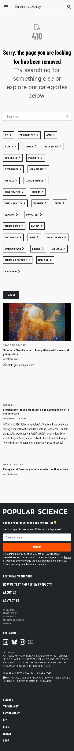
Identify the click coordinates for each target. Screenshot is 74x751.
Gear (6, 726)
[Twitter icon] (14, 642)
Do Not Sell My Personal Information (28, 681)
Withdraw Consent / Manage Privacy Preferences (38, 677)
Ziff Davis (18, 672)
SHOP (6, 740)
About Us (9, 592)
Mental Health (13, 464)
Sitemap (7, 623)
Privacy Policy (10, 613)
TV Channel (8, 609)
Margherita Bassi (14, 418)
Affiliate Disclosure (13, 620)
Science (8, 699)
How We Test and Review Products (27, 584)
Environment (11, 713)
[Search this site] (69, 7)
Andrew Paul (11, 359)
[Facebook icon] (5, 642)
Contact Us (11, 600)
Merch (7, 733)
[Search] (67, 116)
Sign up (37, 547)
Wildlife (8, 405)
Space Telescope (14, 345)
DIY (5, 720)
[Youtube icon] (30, 642)
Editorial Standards (17, 576)
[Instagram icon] (22, 642)
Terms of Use (9, 616)
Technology (11, 706)
